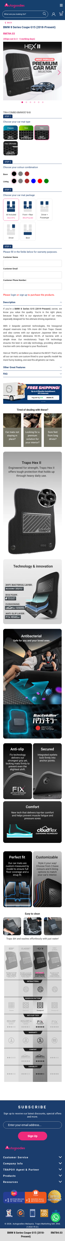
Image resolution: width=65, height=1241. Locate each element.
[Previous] (5, 72)
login (13, 294)
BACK (9, 23)
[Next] (57, 72)
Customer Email (10, 268)
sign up (23, 294)
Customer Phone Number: (15, 280)
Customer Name (10, 257)
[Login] (53, 14)
